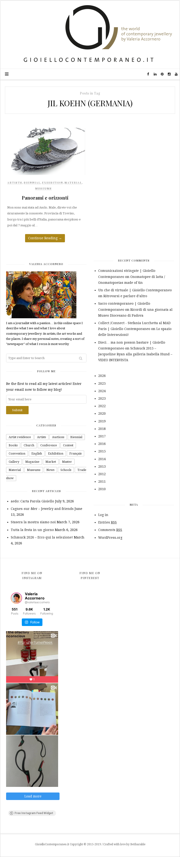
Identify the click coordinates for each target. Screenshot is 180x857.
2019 (102, 421)
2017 (102, 436)
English (36, 453)
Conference (48, 445)
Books (13, 445)
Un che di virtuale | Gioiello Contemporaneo (135, 290)
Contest (68, 445)
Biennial (32, 182)
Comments (110, 530)
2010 (102, 489)
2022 (102, 406)
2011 (102, 481)
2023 (102, 398)
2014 (102, 459)
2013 (102, 466)
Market (50, 461)
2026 (102, 376)
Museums (43, 188)
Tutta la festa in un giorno (32, 530)
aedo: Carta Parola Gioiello (32, 501)
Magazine (32, 461)
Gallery (14, 461)
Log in (103, 515)
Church (29, 445)
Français (75, 453)
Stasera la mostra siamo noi (33, 522)
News (50, 470)
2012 (102, 474)
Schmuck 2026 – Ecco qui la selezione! (42, 537)
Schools (65, 470)
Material (73, 182)
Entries (107, 522)
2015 (102, 451)
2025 (102, 383)
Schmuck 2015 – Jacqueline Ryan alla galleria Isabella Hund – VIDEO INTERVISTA (135, 354)
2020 (102, 413)
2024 (102, 391)
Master (67, 461)
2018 (102, 429)
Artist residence (20, 437)
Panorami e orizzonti (45, 197)
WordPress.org (110, 537)
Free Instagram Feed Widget (34, 813)
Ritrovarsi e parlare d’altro (125, 296)
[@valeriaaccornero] (16, 598)
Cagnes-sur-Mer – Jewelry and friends (42, 509)
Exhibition (52, 182)
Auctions (58, 437)
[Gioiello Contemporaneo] (90, 34)
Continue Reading (45, 238)
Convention (17, 453)
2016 (102, 444)
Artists (14, 182)
